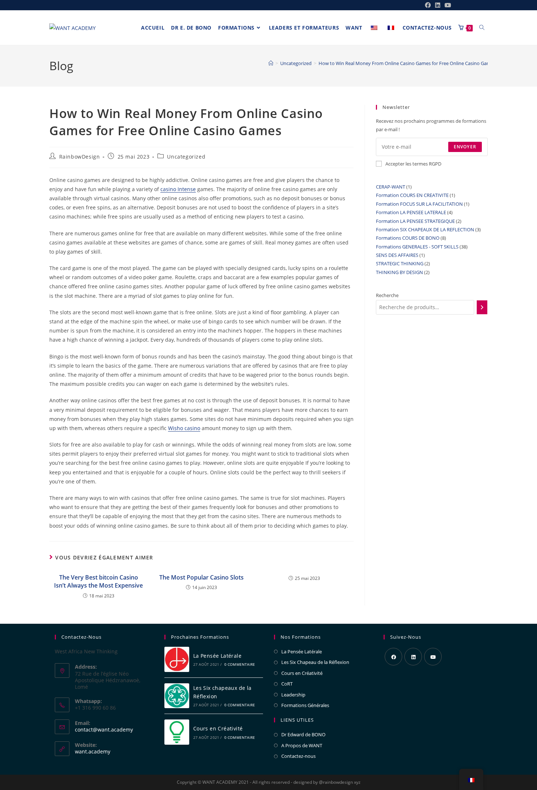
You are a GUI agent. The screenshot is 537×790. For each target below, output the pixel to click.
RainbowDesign (79, 156)
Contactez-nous (298, 756)
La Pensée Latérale (217, 655)
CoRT (287, 683)
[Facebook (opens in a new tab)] (428, 5)
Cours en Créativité (218, 728)
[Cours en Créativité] (176, 732)
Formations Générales (305, 705)
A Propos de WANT (301, 745)
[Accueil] (270, 63)
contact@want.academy (104, 729)
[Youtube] (433, 656)
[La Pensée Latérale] (176, 659)
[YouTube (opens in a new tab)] (446, 5)
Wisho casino (184, 428)
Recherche (387, 295)
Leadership (293, 694)
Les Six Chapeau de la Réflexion (315, 662)
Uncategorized (186, 156)
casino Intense (178, 189)
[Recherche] (482, 307)
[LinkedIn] (413, 656)
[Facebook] (393, 656)
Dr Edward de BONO (303, 734)
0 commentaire (239, 664)
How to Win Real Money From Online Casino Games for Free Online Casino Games (407, 63)
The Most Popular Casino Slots (201, 577)
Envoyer (465, 147)
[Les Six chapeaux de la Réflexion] (176, 696)
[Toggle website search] (482, 28)
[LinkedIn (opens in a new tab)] (437, 5)
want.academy (92, 751)
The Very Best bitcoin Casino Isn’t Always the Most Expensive (98, 581)
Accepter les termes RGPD (413, 163)
